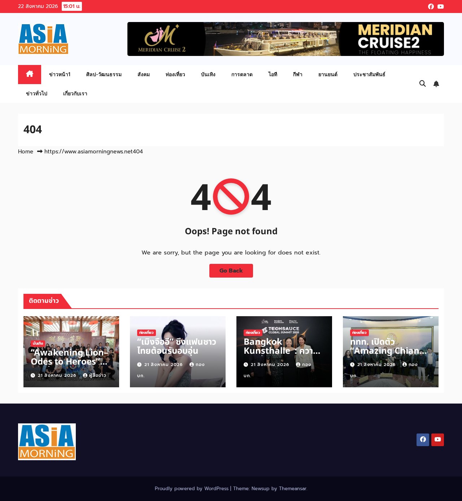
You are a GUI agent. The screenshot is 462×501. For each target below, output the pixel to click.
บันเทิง (208, 74)
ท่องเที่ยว (175, 74)
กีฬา (297, 74)
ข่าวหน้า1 (59, 74)
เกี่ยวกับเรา (75, 93)
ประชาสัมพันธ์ (369, 74)
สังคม (144, 74)
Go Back (231, 270)
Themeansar (292, 488)
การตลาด (242, 74)
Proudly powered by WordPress (192, 488)
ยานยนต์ (327, 74)
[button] (422, 84)
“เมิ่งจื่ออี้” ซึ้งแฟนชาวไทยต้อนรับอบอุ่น (176, 347)
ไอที (273, 74)
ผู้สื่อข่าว (97, 375)
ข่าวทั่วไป (36, 93)
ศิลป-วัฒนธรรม (104, 74)
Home (25, 152)
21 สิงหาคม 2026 (58, 375)
